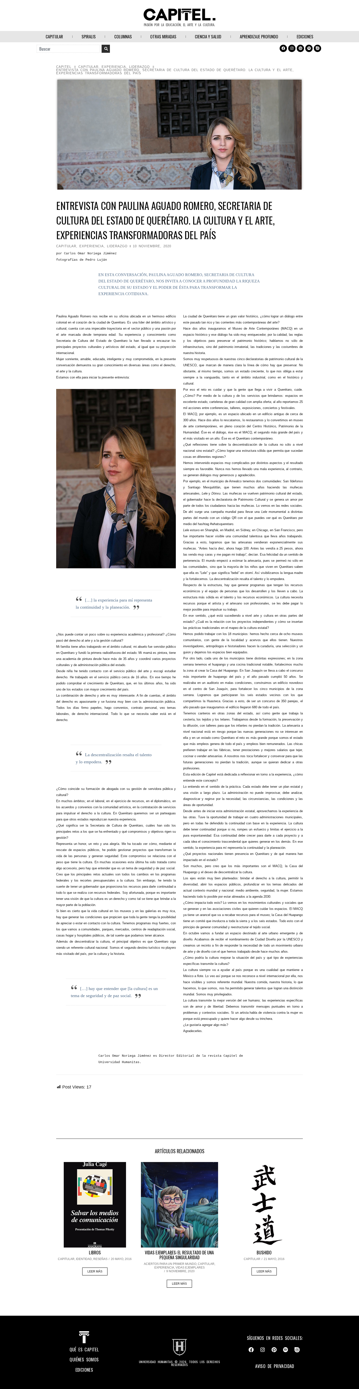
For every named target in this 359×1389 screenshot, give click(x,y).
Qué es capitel (84, 1349)
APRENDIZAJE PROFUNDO (259, 36)
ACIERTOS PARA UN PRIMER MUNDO (170, 1264)
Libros (95, 1252)
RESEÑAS (100, 1259)
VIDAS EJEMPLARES (190, 1267)
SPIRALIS (89, 36)
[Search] (106, 49)
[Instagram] (292, 48)
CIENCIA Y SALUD (208, 36)
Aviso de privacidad (274, 1366)
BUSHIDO (264, 1252)
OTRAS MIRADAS (163, 36)
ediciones (84, 1370)
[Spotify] (309, 48)
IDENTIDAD (84, 1259)
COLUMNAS (123, 36)
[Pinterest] (300, 48)
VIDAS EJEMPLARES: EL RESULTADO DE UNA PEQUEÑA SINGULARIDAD (179, 1254)
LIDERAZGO (139, 67)
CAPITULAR (54, 36)
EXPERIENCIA (114, 67)
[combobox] (68, 49)
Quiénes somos (84, 1359)
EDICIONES (305, 36)
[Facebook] (283, 48)
